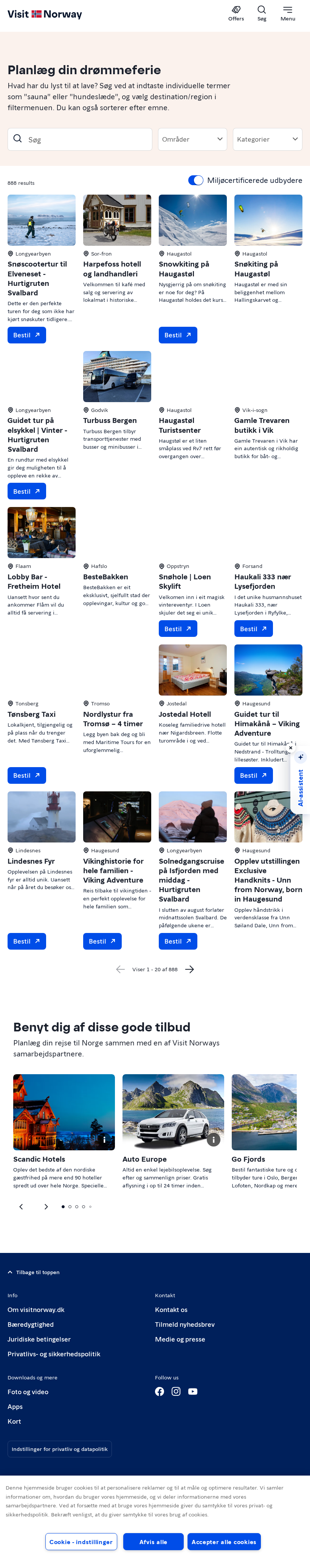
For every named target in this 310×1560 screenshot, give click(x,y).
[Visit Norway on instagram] (176, 1391)
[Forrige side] (120, 969)
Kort (14, 1420)
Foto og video (28, 1391)
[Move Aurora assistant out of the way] (291, 748)
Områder (175, 138)
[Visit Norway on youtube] (192, 1391)
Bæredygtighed (31, 1324)
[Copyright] (104, 1140)
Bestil (22, 334)
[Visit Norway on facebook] (159, 1391)
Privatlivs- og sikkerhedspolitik (54, 1353)
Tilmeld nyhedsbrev (185, 1324)
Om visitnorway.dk (36, 1309)
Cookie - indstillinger (81, 1542)
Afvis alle (153, 1542)
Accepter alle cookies (224, 1542)
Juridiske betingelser (39, 1338)
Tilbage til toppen (38, 1271)
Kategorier (253, 138)
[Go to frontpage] (56, 14)
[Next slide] (21, 1206)
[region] (155, 1518)
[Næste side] (189, 969)
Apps (15, 1406)
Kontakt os (171, 1309)
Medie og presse (180, 1338)
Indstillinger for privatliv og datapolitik (60, 1448)
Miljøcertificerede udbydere (254, 180)
